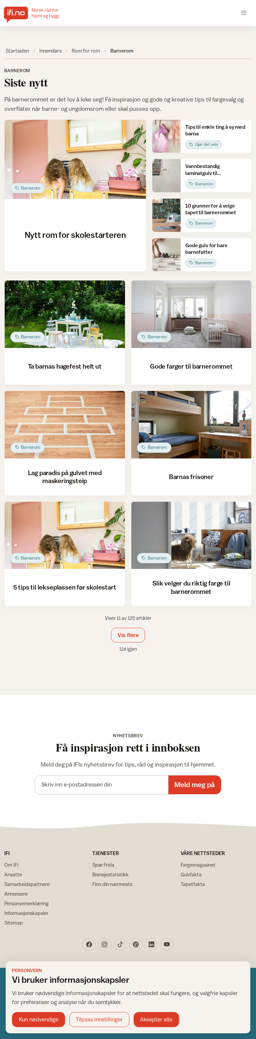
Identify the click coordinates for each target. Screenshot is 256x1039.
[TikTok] (120, 944)
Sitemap (13, 923)
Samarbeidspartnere (27, 884)
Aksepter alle (156, 1019)
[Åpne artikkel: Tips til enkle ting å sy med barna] (166, 136)
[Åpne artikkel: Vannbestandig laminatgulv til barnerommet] (166, 175)
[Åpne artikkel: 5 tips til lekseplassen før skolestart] (65, 535)
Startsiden (17, 51)
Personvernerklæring (26, 903)
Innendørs (50, 51)
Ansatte (13, 874)
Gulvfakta (191, 874)
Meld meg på (194, 784)
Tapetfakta (193, 884)
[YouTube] (167, 944)
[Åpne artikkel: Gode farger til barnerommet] (191, 314)
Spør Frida (103, 865)
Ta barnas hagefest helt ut (65, 366)
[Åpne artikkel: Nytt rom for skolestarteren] (75, 159)
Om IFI (11, 865)
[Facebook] (89, 944)
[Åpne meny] (244, 13)
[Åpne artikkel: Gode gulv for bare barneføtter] (166, 254)
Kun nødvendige (38, 1019)
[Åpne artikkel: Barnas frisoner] (191, 424)
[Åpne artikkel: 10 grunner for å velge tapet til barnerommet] (166, 215)
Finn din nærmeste (112, 884)
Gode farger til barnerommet (191, 366)
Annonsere (16, 894)
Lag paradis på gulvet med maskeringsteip (65, 476)
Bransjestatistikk (110, 874)
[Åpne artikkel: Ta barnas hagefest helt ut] (65, 314)
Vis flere (128, 635)
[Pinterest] (135, 944)
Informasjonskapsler (26, 913)
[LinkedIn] (151, 944)
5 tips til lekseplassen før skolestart (64, 587)
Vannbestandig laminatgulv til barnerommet (202, 173)
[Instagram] (104, 944)
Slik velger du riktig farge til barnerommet (191, 587)
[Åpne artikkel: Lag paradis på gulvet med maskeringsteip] (65, 424)
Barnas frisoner (191, 476)
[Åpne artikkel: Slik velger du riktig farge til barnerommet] (191, 535)
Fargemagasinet (198, 865)
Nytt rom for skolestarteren (75, 235)
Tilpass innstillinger (99, 1019)
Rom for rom (86, 51)
